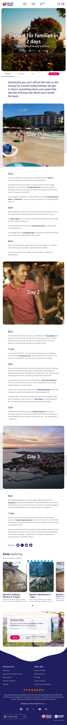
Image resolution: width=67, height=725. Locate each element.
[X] (22, 545)
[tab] (32, 605)
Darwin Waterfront (34, 187)
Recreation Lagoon (38, 226)
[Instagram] (27, 709)
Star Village (39, 399)
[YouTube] (40, 709)
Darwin (50, 178)
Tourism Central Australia (42, 684)
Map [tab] (32, 73)
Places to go (25, 4)
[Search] (58, 4)
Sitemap (5, 684)
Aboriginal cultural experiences (32, 704)
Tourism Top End (39, 681)
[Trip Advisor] (46, 709)
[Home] (7, 4)
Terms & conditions (9, 681)
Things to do (33, 4)
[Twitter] (33, 709)
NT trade (37, 677)
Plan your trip (42, 4)
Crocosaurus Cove (24, 356)
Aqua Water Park (28, 233)
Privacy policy (7, 677)
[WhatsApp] (26, 545)
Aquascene (12, 502)
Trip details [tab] (21, 73)
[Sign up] (63, 4)
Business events (39, 674)
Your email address (14, 628)
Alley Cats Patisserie (49, 380)
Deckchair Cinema (39, 411)
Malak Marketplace (44, 389)
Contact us (6, 670)
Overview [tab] (8, 73)
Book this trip (54, 74)
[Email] (30, 545)
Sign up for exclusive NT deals (12, 674)
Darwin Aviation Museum (24, 520)
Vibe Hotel (18, 199)
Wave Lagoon (15, 219)
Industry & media (39, 670)
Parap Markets (50, 336)
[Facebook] (17, 545)
